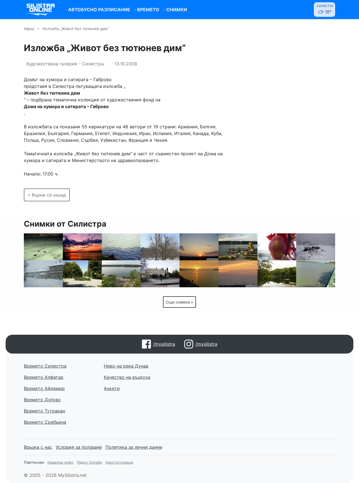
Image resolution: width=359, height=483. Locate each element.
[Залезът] (199, 273)
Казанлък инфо (60, 462)
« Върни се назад (47, 195)
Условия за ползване (79, 447)
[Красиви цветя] (276, 246)
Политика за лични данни (133, 447)
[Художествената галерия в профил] (160, 273)
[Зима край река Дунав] (315, 246)
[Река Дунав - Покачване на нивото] (315, 273)
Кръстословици (119, 462)
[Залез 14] (199, 246)
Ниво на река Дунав (126, 366)
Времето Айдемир (44, 388)
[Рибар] (121, 246)
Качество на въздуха (127, 377)
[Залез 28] (237, 273)
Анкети (112, 388)
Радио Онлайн (89, 462)
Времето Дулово (42, 399)
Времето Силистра (45, 366)
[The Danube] (121, 273)
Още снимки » (179, 302)
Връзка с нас (38, 447)
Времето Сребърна (45, 422)
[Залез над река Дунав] (82, 246)
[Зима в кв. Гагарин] (43, 273)
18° (325, 9)
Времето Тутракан (44, 411)
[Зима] (43, 246)
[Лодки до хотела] (237, 246)
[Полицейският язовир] (276, 273)
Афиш (29, 28)
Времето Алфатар (43, 377)
